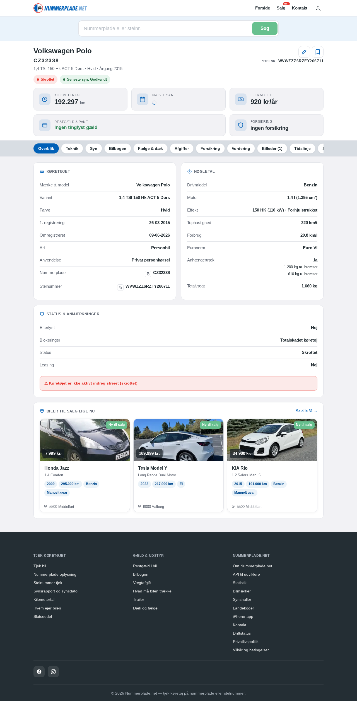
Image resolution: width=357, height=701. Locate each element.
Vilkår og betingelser (251, 650)
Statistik (240, 582)
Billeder (272, 148)
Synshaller (242, 599)
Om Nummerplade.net (252, 566)
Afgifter (182, 148)
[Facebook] (39, 671)
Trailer (138, 599)
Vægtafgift (142, 582)
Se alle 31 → (306, 411)
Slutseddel (42, 616)
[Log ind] (318, 8)
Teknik (72, 148)
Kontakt (299, 8)
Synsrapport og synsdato (55, 591)
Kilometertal (43, 599)
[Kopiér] (148, 274)
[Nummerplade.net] (60, 8)
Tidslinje (302, 148)
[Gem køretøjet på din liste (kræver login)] (318, 52)
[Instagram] (53, 671)
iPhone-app (243, 616)
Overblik (46, 148)
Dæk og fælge (145, 608)
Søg (264, 28)
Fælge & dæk (150, 148)
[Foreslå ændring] (304, 52)
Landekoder (243, 608)
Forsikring (210, 148)
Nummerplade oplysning (54, 574)
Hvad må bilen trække (152, 591)
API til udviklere (246, 574)
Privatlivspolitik (246, 641)
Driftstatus (242, 633)
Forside (262, 8)
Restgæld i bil (145, 566)
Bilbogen (117, 148)
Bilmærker (242, 591)
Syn (93, 148)
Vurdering (241, 148)
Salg (281, 7)
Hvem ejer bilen (47, 608)
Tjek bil (39, 566)
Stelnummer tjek (47, 582)
